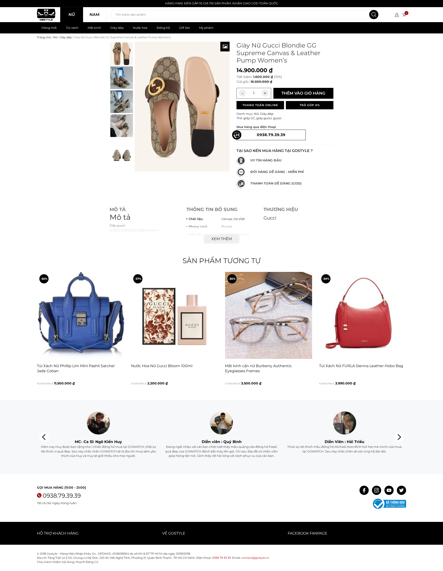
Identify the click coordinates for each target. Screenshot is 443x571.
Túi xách (72, 28)
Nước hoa (140, 28)
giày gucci (264, 118)
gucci (277, 118)
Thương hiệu (280, 209)
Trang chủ (44, 37)
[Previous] (41, 332)
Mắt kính (94, 28)
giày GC (249, 118)
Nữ (72, 14)
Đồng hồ (163, 28)
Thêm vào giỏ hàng (303, 93)
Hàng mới (49, 28)
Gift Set (184, 28)
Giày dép (117, 28)
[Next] (402, 332)
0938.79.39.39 (62, 495)
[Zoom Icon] (225, 46)
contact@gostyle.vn (255, 557)
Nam (94, 14)
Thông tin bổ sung (211, 209)
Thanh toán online (260, 105)
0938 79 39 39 (221, 557)
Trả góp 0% (310, 105)
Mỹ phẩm (206, 28)
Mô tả (118, 209)
